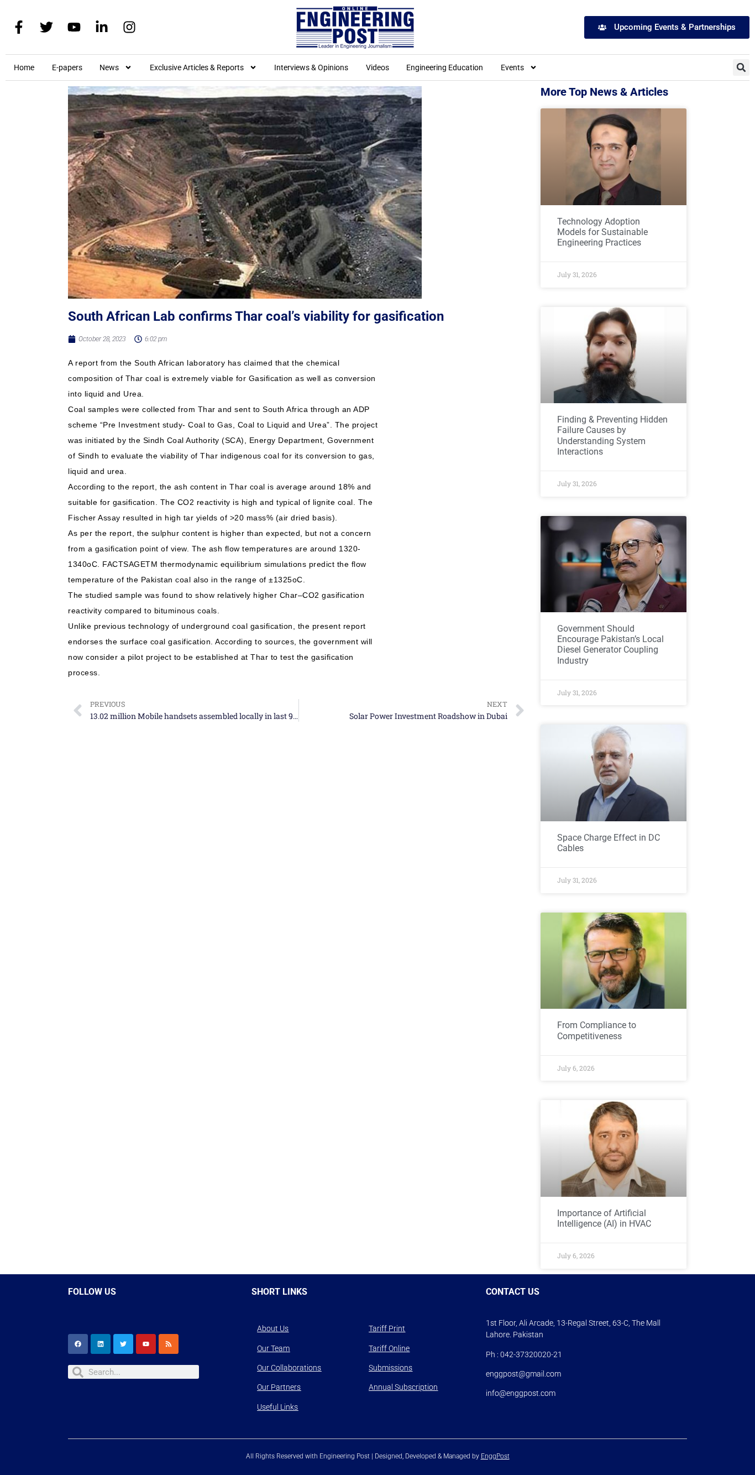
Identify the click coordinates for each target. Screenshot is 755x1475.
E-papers (67, 67)
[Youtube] (74, 27)
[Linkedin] (101, 1344)
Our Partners (279, 1387)
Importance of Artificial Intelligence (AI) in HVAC (604, 1218)
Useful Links (277, 1407)
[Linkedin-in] (101, 27)
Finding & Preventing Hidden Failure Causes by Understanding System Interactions (612, 435)
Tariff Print (387, 1328)
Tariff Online (389, 1348)
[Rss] (169, 1344)
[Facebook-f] (19, 27)
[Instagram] (129, 27)
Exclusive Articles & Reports (197, 67)
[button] (741, 67)
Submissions (390, 1367)
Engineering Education (444, 67)
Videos (377, 67)
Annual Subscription (403, 1387)
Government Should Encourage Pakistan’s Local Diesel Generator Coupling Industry (610, 644)
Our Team (273, 1348)
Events (512, 67)
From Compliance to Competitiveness (596, 1030)
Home (24, 67)
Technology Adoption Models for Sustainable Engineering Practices (602, 232)
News (109, 67)
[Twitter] (46, 27)
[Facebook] (78, 1344)
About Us (273, 1328)
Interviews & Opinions (311, 67)
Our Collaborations (289, 1367)
